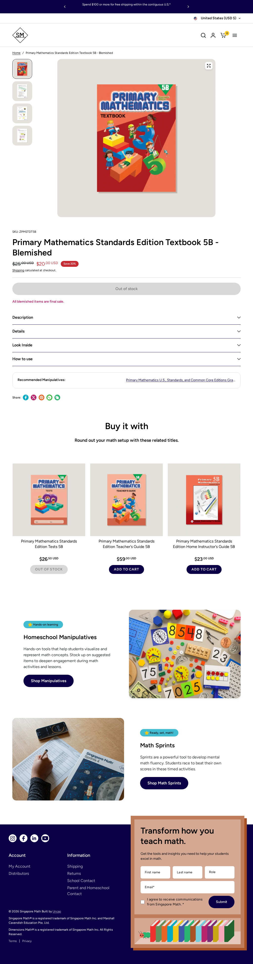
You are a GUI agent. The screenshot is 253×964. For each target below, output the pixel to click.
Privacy (27, 941)
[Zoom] (208, 65)
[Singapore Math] (42, 35)
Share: (16, 397)
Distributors (19, 873)
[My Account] (213, 35)
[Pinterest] (41, 397)
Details (18, 331)
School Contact (81, 880)
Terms (13, 941)
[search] (203, 35)
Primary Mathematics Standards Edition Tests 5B (49, 544)
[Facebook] (26, 397)
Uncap (57, 911)
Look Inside (22, 345)
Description (22, 317)
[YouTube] (45, 838)
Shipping (18, 270)
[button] (48, 681)
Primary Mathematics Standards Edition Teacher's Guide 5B (126, 544)
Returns (74, 873)
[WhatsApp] (49, 397)
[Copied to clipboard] (57, 397)
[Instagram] (13, 838)
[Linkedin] (34, 838)
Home (16, 53)
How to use (22, 358)
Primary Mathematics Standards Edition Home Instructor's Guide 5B (204, 544)
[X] (34, 397)
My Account (19, 866)
